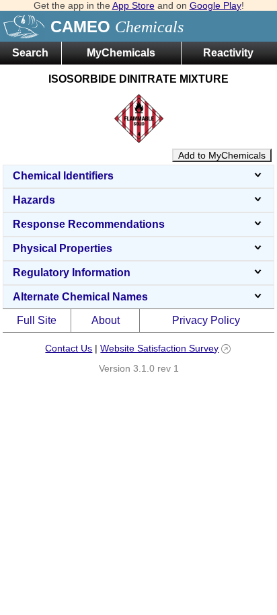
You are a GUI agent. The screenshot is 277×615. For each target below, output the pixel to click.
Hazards (34, 200)
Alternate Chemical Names (80, 296)
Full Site (36, 320)
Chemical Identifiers (63, 175)
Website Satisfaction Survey (159, 348)
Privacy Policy (206, 320)
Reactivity (228, 52)
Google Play (215, 5)
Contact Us (68, 348)
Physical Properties (62, 248)
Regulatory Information (71, 272)
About (105, 320)
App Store (133, 5)
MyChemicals (121, 52)
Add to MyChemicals (222, 155)
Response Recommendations (89, 224)
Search (30, 52)
